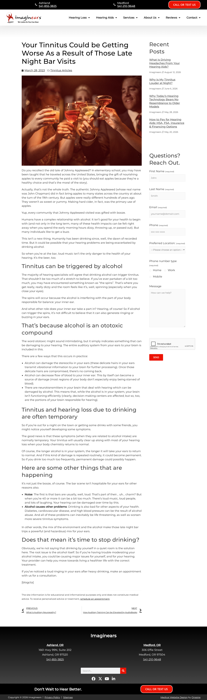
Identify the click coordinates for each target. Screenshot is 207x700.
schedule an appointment (95, 598)
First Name (161, 171)
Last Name (161, 189)
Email (158, 207)
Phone (158, 225)
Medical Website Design (174, 697)
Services (128, 17)
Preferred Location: (167, 243)
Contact (192, 17)
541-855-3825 (48, 6)
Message (155, 286)
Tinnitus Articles (61, 70)
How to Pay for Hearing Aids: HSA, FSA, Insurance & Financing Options (166, 123)
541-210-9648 (126, 6)
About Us (150, 17)
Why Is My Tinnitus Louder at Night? (162, 81)
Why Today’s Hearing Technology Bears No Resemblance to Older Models (164, 101)
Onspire (196, 697)
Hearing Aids (105, 17)
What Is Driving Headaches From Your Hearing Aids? (164, 63)
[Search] (123, 671)
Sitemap (68, 697)
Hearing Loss (78, 17)
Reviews (171, 17)
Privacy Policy (52, 697)
